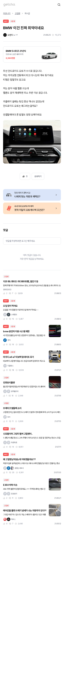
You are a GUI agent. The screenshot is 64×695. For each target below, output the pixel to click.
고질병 (17, 13)
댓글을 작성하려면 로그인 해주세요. (20, 241)
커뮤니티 (6, 13)
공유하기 (37, 176)
